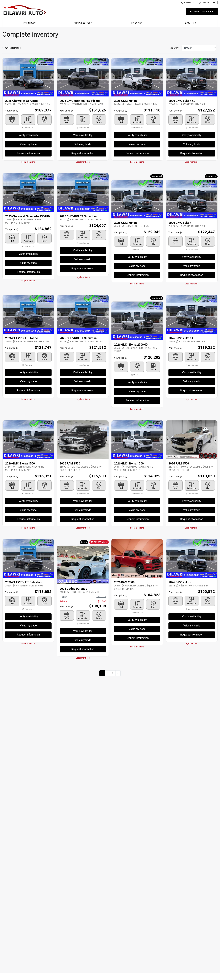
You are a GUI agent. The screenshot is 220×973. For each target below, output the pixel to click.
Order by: (174, 48)
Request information (28, 153)
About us (190, 23)
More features (29, 128)
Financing (136, 23)
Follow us (188, 2)
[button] (4, 77)
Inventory (30, 23)
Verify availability (28, 135)
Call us (205, 2)
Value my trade (28, 144)
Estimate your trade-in (202, 11)
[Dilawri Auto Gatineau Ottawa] (24, 10)
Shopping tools (83, 23)
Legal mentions (28, 162)
